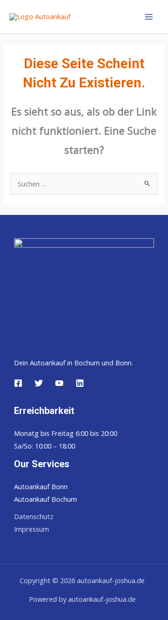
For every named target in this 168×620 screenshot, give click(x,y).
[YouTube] (59, 383)
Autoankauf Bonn (41, 486)
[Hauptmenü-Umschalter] (149, 17)
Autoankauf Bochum (45, 499)
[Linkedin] (80, 383)
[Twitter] (39, 383)
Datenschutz (33, 516)
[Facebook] (18, 383)
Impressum (31, 529)
